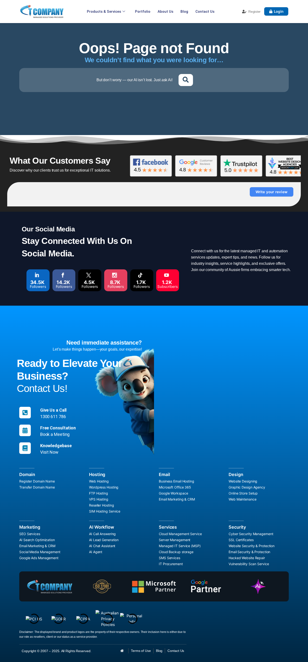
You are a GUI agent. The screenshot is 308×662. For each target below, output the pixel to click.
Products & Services (104, 11)
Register (254, 11)
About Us (165, 11)
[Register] (244, 11)
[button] (186, 80)
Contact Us (204, 11)
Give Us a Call (53, 410)
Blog (184, 11)
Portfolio (142, 11)
